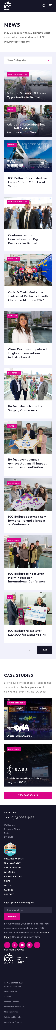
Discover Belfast (13, 868)
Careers (8, 890)
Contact (9, 894)
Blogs (7, 885)
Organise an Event (14, 859)
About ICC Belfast (14, 876)
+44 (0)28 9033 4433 (19, 818)
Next (44, 649)
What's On (9, 872)
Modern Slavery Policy (14, 1007)
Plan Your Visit (12, 863)
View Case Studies (28, 795)
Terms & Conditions (12, 986)
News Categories (16, 60)
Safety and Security (13, 1017)
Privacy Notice (10, 991)
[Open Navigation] (49, 6)
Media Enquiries (11, 1012)
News (7, 881)
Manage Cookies (11, 1002)
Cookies (7, 997)
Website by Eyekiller (13, 1022)
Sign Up (12, 916)
